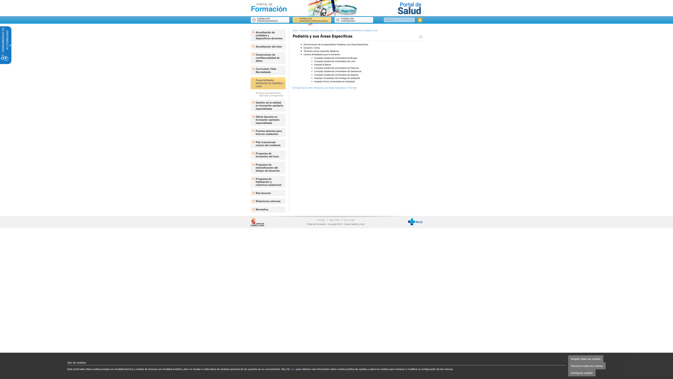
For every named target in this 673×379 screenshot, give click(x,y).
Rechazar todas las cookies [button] (587, 366)
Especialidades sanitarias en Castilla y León (357, 30)
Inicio (295, 30)
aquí (293, 369)
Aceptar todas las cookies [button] (586, 359)
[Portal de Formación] (269, 7)
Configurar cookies (582, 373)
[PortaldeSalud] (409, 7)
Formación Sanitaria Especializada (316, 30)
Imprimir (420, 37)
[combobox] (399, 19)
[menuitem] (273, 19)
